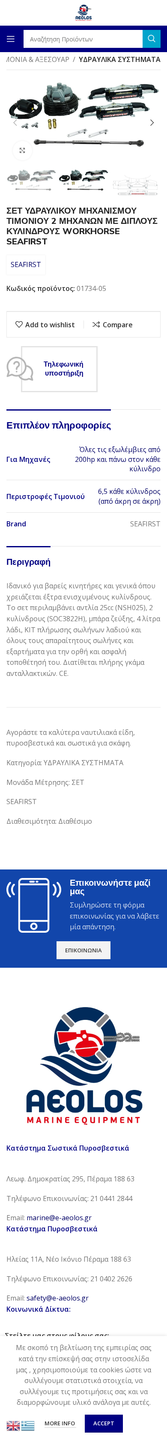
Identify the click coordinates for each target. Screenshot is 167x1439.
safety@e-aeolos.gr (58, 1298)
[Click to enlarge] (22, 150)
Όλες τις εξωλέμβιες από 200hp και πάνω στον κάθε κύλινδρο (118, 459)
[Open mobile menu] (10, 38)
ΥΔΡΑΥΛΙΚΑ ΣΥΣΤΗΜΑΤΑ (120, 59)
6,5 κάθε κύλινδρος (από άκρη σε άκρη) (129, 496)
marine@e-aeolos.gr (59, 1217)
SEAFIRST (26, 264)
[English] (13, 1425)
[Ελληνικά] (28, 1425)
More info (60, 1423)
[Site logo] (83, 12)
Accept (103, 1423)
